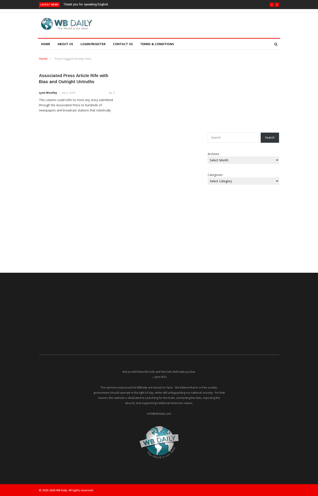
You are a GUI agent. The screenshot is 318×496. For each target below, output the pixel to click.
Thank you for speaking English (85, 4)
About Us (65, 44)
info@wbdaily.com (159, 413)
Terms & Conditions (157, 44)
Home (45, 44)
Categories (215, 175)
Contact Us (123, 44)
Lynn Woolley (48, 93)
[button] (272, 5)
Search (270, 137)
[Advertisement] (179, 24)
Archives (213, 154)
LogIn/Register (93, 44)
